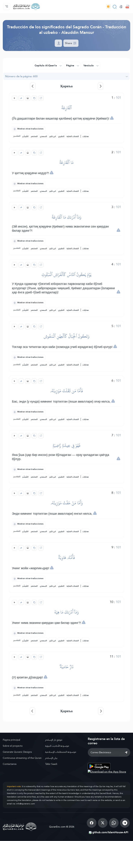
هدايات (86, 136)
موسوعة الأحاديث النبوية (57, 746)
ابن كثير (52, 136)
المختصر (34, 136)
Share (69, 43)
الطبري (61, 136)
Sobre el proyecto (13, 746)
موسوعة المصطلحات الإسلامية (60, 752)
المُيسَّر (25, 136)
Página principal (11, 740)
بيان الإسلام (51, 758)
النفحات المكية (73, 136)
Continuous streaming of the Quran (22, 758)
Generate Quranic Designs (17, 752)
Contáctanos (9, 764)
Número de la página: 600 (21, 76)
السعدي (43, 136)
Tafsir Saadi (51, 764)
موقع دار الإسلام (53, 740)
